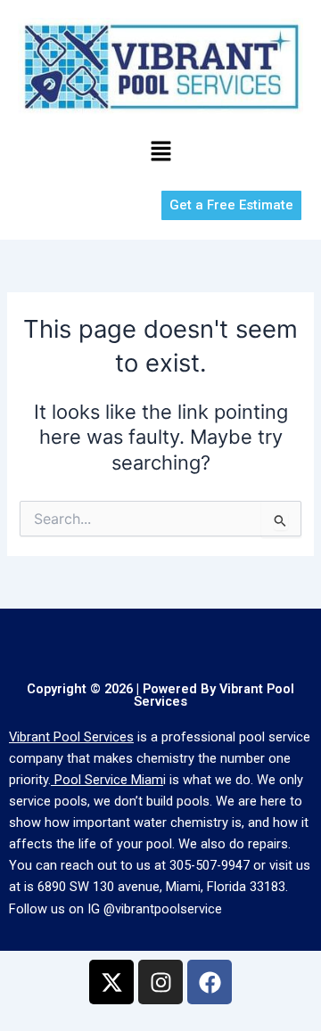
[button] (160, 152)
